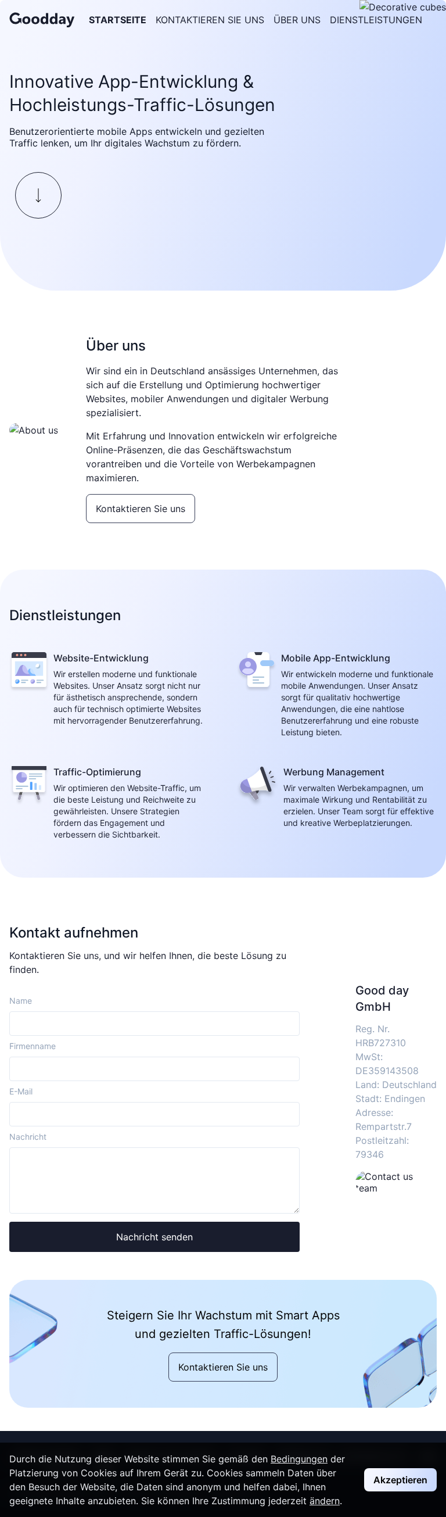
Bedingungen (299, 1459)
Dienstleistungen (376, 20)
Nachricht (27, 1137)
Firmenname (32, 1046)
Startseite (117, 20)
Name (20, 1001)
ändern (325, 1501)
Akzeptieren (400, 1480)
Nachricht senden (154, 1237)
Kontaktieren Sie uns (210, 20)
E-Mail (21, 1091)
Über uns (297, 20)
